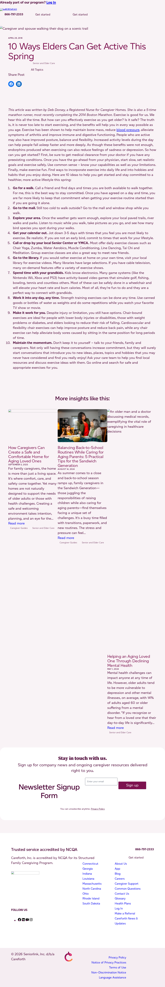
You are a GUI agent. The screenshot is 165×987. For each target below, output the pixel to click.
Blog (118, 873)
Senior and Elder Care (44, 63)
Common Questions (128, 888)
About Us (121, 863)
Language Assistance (112, 977)
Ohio (85, 893)
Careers (120, 878)
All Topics (37, 69)
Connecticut (90, 863)
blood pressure (127, 130)
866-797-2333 (14, 14)
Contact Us (122, 893)
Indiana (87, 873)
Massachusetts (92, 883)
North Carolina (91, 888)
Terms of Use (117, 967)
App (117, 868)
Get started (42, 14)
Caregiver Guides (19, 528)
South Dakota (91, 903)
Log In (51, 2)
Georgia (87, 868)
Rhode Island (90, 898)
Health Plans (123, 903)
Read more (16, 523)
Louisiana (88, 878)
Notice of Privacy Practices (109, 962)
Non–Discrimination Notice (108, 972)
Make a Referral (125, 913)
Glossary (120, 898)
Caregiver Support (126, 883)
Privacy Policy (98, 809)
